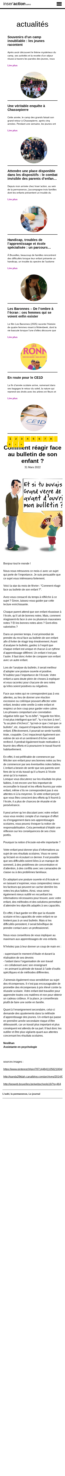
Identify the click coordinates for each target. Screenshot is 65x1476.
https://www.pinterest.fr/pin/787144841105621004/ (32, 1069)
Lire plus (13, 65)
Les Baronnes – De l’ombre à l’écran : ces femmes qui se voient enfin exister (30, 312)
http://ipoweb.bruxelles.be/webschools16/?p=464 (32, 1084)
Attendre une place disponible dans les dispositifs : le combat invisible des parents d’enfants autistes (33, 176)
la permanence (19, 1093)
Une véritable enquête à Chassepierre (26, 108)
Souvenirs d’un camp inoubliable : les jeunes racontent (26, 40)
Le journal (34, 1093)
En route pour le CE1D (25, 377)
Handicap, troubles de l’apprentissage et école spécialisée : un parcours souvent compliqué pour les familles (30, 247)
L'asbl (5, 1093)
